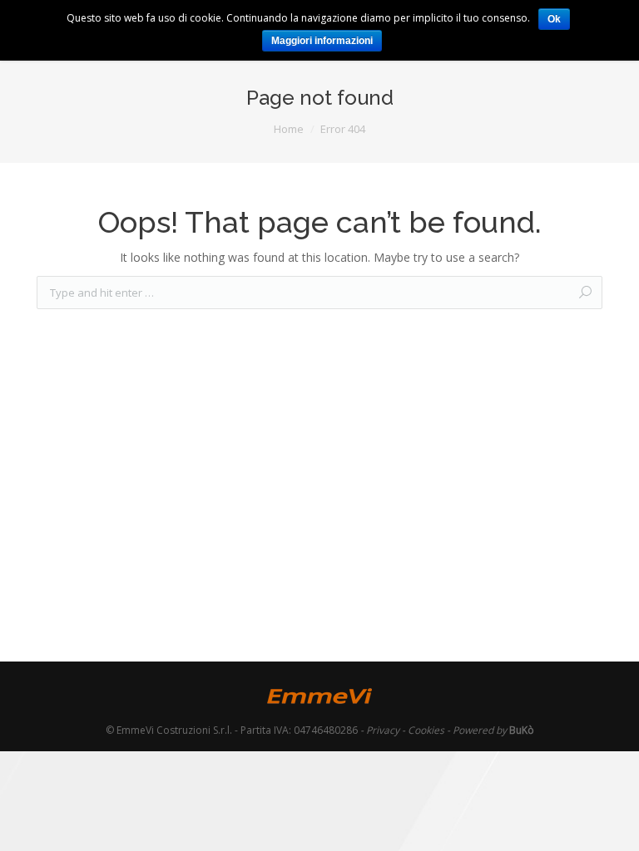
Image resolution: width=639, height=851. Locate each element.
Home (289, 128)
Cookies (426, 730)
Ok (554, 19)
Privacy (382, 730)
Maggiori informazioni (322, 41)
